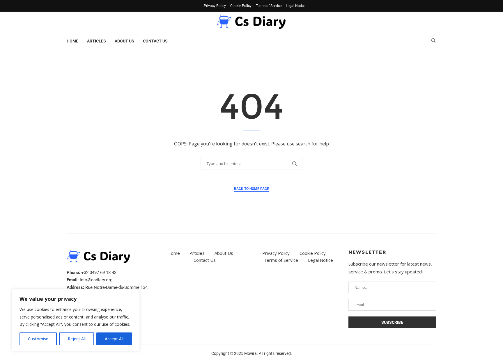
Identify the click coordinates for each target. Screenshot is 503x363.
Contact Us (155, 41)
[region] (76, 320)
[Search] (433, 41)
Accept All (114, 338)
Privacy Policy (215, 6)
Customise (38, 338)
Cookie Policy (241, 6)
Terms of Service (268, 6)
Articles (96, 41)
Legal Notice (295, 6)
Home (72, 41)
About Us (124, 41)
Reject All (77, 338)
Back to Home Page (251, 189)
